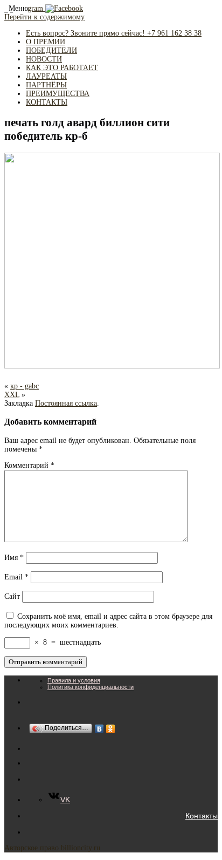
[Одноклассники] (110, 729)
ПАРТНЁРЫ (46, 85)
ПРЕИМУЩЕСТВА (57, 94)
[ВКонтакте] (99, 729)
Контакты (201, 815)
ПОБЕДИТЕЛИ (51, 50)
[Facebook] (64, 8)
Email (16, 577)
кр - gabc (24, 386)
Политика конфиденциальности (90, 687)
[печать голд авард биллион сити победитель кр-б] (112, 366)
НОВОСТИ (44, 59)
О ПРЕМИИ (45, 42)
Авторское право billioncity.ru (52, 848)
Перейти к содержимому (44, 17)
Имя (14, 558)
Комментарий (29, 465)
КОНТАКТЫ (46, 102)
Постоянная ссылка (66, 403)
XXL (11, 395)
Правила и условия (73, 680)
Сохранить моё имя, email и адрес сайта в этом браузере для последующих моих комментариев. (108, 620)
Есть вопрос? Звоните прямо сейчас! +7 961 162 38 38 (114, 33)
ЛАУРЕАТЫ (46, 76)
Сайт (12, 596)
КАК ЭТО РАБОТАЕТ (62, 68)
